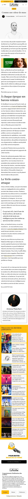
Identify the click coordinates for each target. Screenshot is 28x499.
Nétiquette (19, 496)
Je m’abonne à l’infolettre (13, 461)
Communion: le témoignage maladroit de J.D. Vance (18, 387)
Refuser (13, 492)
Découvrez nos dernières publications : (11, 329)
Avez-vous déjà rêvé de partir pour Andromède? (18, 419)
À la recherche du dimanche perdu (16, 335)
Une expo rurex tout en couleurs (18, 409)
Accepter (5, 492)
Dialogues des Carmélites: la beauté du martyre (19, 430)
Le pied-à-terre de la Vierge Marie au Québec (18, 398)
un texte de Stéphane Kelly (18, 106)
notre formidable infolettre (15, 229)
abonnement (8, 255)
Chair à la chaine (16, 376)
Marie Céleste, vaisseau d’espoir (18, 345)
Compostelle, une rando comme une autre (18, 366)
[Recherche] (25, 4)
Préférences (22, 492)
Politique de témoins (11, 496)
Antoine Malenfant (11, 16)
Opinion (14, 8)
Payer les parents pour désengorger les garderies (18, 355)
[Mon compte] (23, 4)
